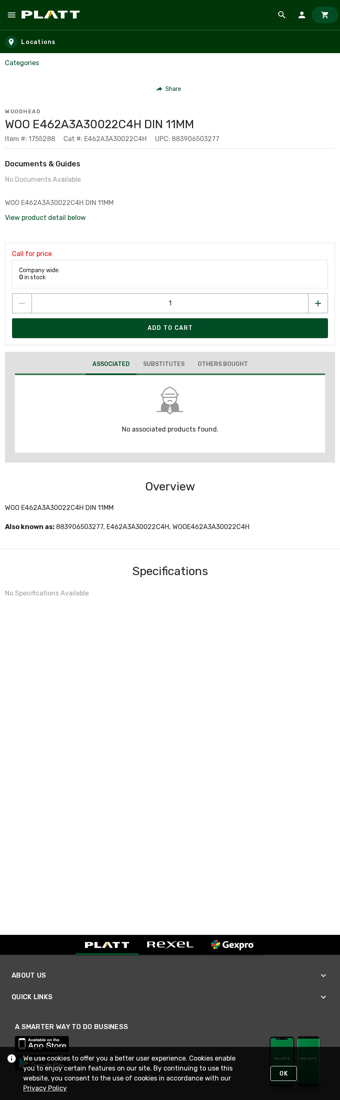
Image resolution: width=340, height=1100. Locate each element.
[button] (169, 88)
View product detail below (45, 218)
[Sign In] (302, 15)
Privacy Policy (45, 1088)
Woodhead (23, 111)
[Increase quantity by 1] (318, 303)
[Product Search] (282, 15)
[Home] (52, 15)
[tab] (111, 365)
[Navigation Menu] (12, 15)
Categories (22, 63)
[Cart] (325, 15)
